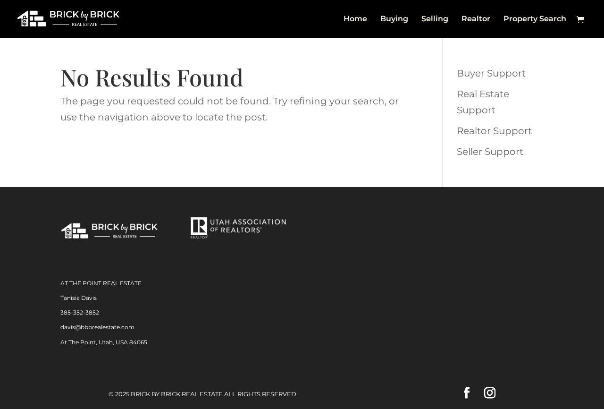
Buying (394, 19)
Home (355, 19)
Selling (434, 19)
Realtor (475, 19)
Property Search (534, 19)
